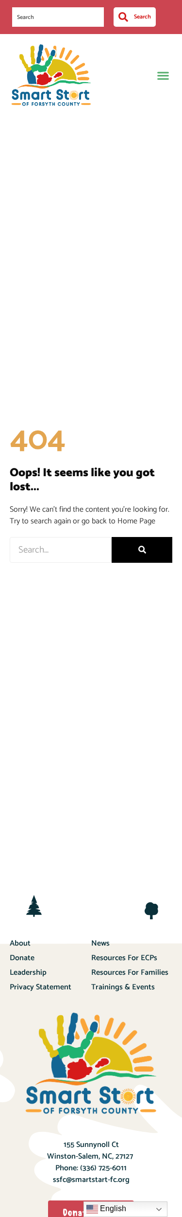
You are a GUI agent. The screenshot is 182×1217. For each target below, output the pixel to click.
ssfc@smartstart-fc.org (91, 1179)
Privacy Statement (40, 987)
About (20, 943)
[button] (162, 75)
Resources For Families (129, 972)
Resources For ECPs (124, 958)
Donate (22, 958)
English (112, 1208)
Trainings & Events (123, 987)
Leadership (28, 972)
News (100, 943)
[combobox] (58, 17)
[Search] (142, 550)
